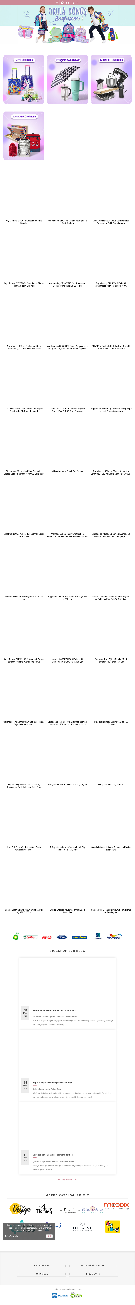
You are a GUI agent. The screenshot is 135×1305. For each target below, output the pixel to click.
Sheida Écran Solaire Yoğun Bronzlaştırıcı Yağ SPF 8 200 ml (24, 911)
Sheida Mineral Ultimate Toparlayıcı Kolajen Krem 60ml (111, 848)
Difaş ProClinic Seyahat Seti (111, 784)
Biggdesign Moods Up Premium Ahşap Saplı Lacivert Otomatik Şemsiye (111, 409)
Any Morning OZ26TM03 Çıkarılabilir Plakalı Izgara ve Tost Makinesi (24, 284)
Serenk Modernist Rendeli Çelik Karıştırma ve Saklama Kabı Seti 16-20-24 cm (111, 597)
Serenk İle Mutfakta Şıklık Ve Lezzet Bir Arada (54, 1010)
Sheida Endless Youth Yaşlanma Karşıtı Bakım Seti (67, 911)
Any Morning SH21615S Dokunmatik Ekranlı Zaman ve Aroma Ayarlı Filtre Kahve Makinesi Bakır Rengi (24, 662)
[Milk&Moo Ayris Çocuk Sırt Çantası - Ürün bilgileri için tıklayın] (67, 446)
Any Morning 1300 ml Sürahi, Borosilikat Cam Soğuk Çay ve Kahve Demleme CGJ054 (111, 472)
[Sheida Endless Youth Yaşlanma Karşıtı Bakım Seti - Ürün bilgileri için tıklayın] (67, 885)
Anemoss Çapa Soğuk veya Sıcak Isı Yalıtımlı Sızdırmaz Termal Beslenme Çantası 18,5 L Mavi (67, 536)
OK (49, 1236)
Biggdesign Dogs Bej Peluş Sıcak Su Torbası (111, 723)
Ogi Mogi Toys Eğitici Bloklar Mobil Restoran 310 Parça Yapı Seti (111, 660)
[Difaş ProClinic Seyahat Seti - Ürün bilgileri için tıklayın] (111, 760)
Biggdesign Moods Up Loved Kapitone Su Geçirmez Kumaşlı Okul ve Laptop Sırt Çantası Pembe (111, 536)
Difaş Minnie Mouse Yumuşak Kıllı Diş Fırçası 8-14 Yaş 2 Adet (67, 848)
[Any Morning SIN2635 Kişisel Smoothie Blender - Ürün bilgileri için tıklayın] (23, 196)
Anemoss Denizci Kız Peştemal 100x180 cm (24, 597)
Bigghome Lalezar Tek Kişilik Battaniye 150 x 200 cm (67, 597)
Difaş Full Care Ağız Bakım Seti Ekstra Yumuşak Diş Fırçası (23, 848)
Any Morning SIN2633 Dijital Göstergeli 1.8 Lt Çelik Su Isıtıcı (67, 221)
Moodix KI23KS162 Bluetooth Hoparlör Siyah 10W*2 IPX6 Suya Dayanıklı (67, 409)
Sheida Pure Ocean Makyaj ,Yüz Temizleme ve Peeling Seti (111, 911)
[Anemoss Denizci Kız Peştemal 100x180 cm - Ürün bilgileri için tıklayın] (23, 572)
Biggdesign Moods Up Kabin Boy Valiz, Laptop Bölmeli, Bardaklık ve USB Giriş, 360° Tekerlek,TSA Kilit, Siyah (24, 474)
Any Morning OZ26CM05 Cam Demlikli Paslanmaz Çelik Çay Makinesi (111, 221)
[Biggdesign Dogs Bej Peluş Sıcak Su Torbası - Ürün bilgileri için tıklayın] (111, 697)
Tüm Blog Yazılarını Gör (67, 1179)
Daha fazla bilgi (11, 1236)
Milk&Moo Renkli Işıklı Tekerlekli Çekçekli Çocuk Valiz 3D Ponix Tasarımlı (24, 409)
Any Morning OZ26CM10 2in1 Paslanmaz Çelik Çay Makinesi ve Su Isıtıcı (67, 284)
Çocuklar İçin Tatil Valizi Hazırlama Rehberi (53, 1155)
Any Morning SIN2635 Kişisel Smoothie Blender (24, 221)
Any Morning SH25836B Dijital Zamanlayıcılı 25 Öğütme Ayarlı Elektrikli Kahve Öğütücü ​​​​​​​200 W (67, 348)
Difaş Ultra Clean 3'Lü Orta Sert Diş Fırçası (67, 784)
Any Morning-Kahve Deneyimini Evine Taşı (52, 1082)
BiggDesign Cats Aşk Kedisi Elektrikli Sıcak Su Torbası (24, 535)
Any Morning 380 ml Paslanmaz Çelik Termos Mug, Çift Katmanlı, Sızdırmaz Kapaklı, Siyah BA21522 (24, 348)
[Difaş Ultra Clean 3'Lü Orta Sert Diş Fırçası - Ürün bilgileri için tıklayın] (67, 760)
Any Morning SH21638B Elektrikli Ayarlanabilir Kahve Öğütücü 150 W (111, 284)
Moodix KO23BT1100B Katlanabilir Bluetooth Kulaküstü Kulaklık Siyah (67, 660)
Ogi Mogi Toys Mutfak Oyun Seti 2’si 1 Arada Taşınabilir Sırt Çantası (23, 723)
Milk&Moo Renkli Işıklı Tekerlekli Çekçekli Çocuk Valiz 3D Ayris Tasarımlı (111, 347)
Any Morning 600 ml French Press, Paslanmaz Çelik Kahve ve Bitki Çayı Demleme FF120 (24, 787)
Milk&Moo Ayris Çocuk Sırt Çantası (67, 471)
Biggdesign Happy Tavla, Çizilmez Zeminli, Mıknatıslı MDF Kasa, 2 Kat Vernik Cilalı (67, 723)
